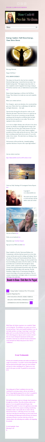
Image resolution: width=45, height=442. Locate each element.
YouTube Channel (19, 241)
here (7, 187)
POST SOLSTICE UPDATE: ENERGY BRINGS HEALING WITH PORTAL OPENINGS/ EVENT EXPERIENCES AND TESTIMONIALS (20, 299)
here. (7, 89)
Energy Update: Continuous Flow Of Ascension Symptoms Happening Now (20, 292)
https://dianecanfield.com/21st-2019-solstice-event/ (18, 157)
